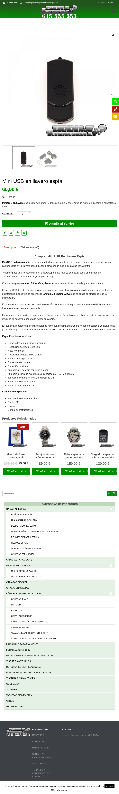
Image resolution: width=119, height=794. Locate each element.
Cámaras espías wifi (22, 554)
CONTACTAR (38, 741)
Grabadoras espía (17, 588)
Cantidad (7, 213)
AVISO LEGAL (38, 763)
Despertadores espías (24, 526)
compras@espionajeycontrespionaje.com (41, 3)
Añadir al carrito (61, 223)
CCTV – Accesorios (21, 616)
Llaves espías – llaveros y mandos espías (34, 531)
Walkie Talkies (15, 706)
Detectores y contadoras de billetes (29, 655)
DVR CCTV (16, 605)
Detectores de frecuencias (23, 667)
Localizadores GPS (18, 650)
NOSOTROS (38, 735)
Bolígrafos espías (21, 514)
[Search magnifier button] (114, 493)
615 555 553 (12, 3)
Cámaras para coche (19, 559)
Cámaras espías (16, 509)
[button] (113, 35)
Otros (10, 701)
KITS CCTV (16, 610)
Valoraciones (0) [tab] (30, 247)
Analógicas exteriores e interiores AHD (34, 639)
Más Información (59, 790)
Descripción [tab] (10, 247)
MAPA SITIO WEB (40, 748)
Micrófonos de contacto (25, 576)
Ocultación (13, 684)
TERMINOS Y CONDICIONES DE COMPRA (41, 773)
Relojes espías (19, 543)
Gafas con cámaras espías (26, 548)
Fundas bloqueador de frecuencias (28, 672)
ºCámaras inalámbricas (20, 678)
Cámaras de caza (16, 582)
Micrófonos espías (18, 565)
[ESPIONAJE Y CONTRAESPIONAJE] (59, 11)
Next (112, 95)
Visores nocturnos (18, 661)
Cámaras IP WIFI (19, 599)
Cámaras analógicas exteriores (29, 622)
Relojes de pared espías (25, 537)
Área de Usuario (106, 3)
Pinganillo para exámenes (22, 644)
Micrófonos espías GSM (24, 571)
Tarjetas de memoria (19, 695)
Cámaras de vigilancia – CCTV (24, 593)
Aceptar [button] (109, 786)
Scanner (11, 689)
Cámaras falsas (20, 627)
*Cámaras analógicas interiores (29, 633)
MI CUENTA (93, 735)
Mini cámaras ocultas (24, 520)
